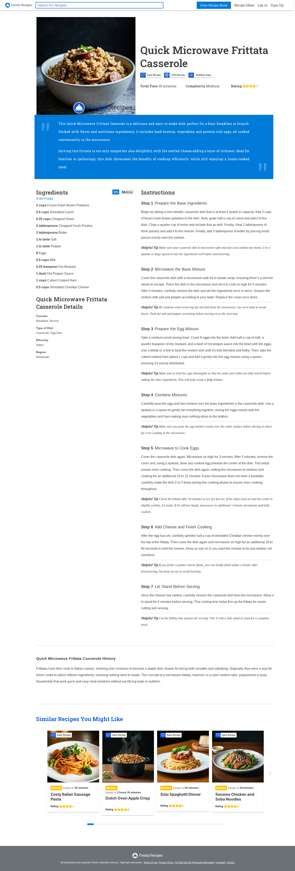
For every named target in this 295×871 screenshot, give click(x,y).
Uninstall (220, 862)
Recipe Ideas (244, 5)
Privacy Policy (166, 862)
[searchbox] (99, 5)
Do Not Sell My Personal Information (195, 862)
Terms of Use (150, 862)
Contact (230, 862)
